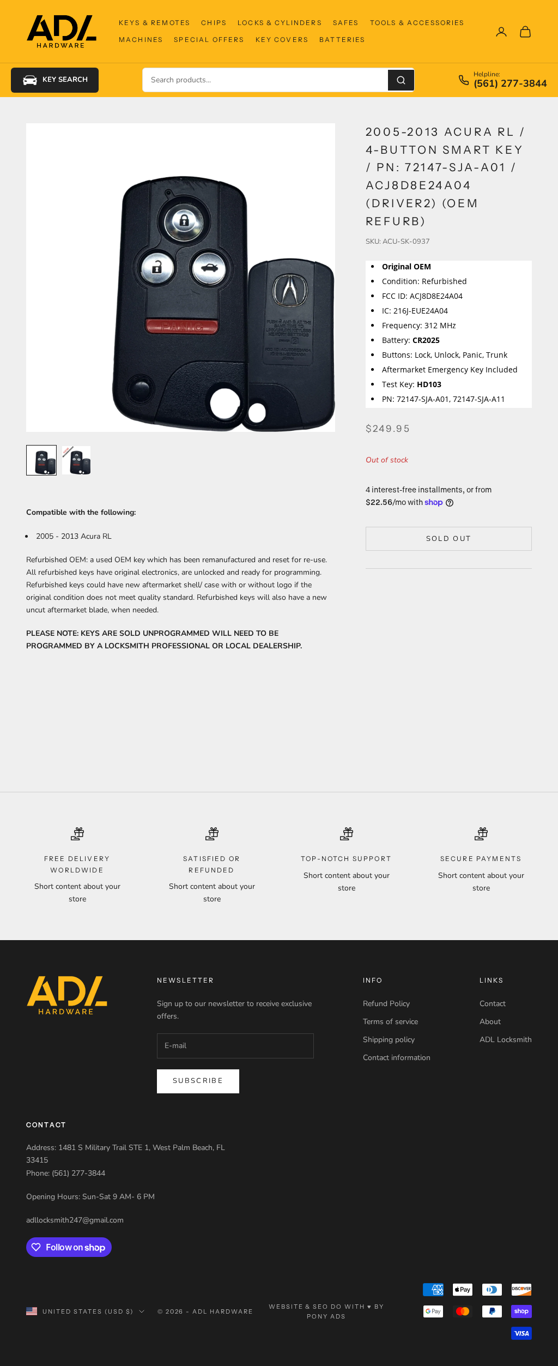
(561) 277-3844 (510, 84)
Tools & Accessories (417, 23)
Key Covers (282, 39)
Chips (214, 23)
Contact (493, 1003)
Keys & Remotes (154, 23)
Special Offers (209, 39)
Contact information (396, 1057)
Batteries (342, 39)
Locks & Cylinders (280, 23)
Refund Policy (386, 1003)
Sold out (449, 539)
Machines (141, 39)
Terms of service (390, 1021)
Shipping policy (389, 1039)
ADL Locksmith (506, 1039)
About (490, 1021)
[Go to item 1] (41, 460)
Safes (346, 23)
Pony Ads (326, 1316)
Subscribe (198, 1081)
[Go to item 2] (76, 460)
